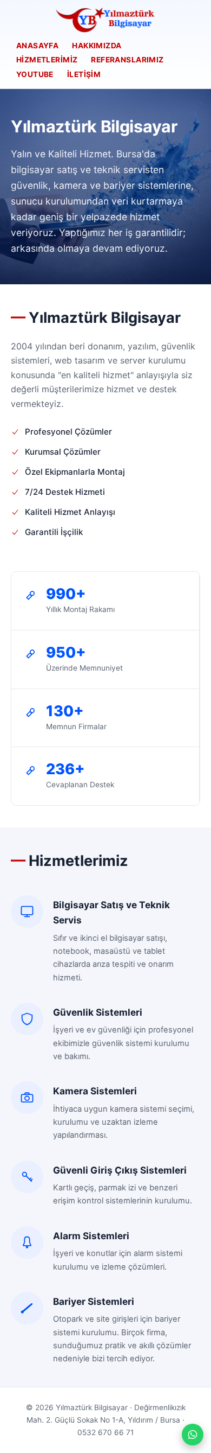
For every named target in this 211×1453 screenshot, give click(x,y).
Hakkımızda (96, 45)
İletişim (84, 74)
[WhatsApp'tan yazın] (192, 1434)
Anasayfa (37, 45)
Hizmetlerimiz (46, 59)
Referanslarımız (127, 59)
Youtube (35, 74)
